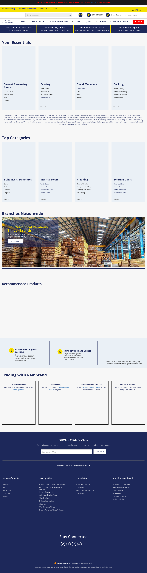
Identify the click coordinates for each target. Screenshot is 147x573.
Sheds (6, 184)
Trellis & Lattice (9, 187)
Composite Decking (120, 92)
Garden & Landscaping (59, 22)
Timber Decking (119, 89)
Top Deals (138, 22)
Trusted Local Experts (128, 27)
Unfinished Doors (46, 190)
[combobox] (48, 15)
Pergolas (7, 193)
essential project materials (91, 387)
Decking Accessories (120, 94)
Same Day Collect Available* (18, 27)
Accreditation (80, 493)
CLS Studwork (8, 91)
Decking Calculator (119, 499)
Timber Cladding (82, 184)
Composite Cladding (84, 187)
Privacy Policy (81, 487)
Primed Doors (45, 193)
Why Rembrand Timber (47, 507)
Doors (77, 22)
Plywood (80, 97)
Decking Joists (118, 97)
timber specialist (18, 390)
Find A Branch (15, 241)
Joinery (89, 22)
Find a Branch (7, 490)
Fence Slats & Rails (46, 94)
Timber (22, 22)
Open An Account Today (92, 27)
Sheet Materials (38, 22)
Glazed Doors (45, 187)
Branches (18, 355)
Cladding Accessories (84, 190)
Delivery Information (46, 501)
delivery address (15, 8)
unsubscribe (96, 445)
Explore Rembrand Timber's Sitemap (51, 510)
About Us (42, 504)
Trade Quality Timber (55, 27)
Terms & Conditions (83, 484)
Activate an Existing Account (48, 495)
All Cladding (81, 193)
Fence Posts (44, 89)
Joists (6, 97)
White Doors (44, 184)
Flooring (102, 22)
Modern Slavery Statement (85, 490)
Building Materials (120, 22)
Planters (7, 190)
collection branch (31, 8)
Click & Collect (44, 498)
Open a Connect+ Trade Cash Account (52, 484)
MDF (78, 94)
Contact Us (6, 484)
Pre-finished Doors (120, 190)
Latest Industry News (120, 496)
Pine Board (81, 89)
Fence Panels (44, 92)
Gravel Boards (45, 97)
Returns (5, 496)
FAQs (4, 487)
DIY (96, 30)
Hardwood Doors (119, 184)
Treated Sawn (8, 94)
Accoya (6, 100)
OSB (78, 92)
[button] (145, 8)
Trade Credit (87, 30)
